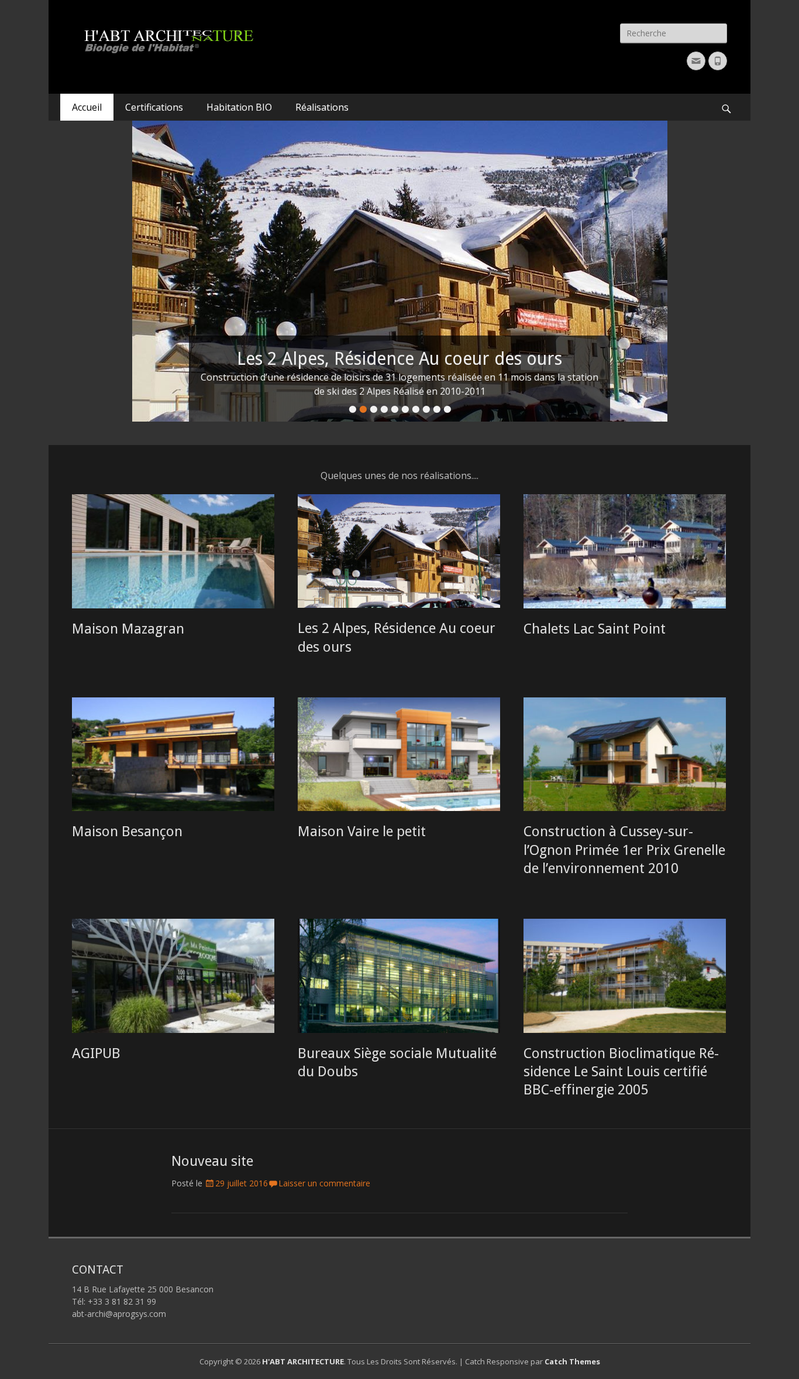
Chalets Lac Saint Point (595, 629)
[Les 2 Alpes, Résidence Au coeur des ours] (399, 551)
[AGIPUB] (173, 976)
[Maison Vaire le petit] (399, 754)
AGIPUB (96, 1053)
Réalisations (322, 107)
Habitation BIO (239, 107)
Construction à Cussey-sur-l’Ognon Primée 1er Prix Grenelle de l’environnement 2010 (624, 849)
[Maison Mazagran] (173, 551)
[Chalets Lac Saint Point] (625, 551)
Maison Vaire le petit (362, 831)
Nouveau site (212, 1161)
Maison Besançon (127, 831)
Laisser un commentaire (324, 1183)
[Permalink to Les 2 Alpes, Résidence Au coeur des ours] (399, 271)
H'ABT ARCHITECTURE (303, 1361)
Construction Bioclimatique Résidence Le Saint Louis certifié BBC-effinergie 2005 (621, 1071)
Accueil (87, 107)
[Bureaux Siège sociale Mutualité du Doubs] (399, 976)
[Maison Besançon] (173, 754)
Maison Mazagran (128, 629)
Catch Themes (572, 1361)
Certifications (154, 107)
